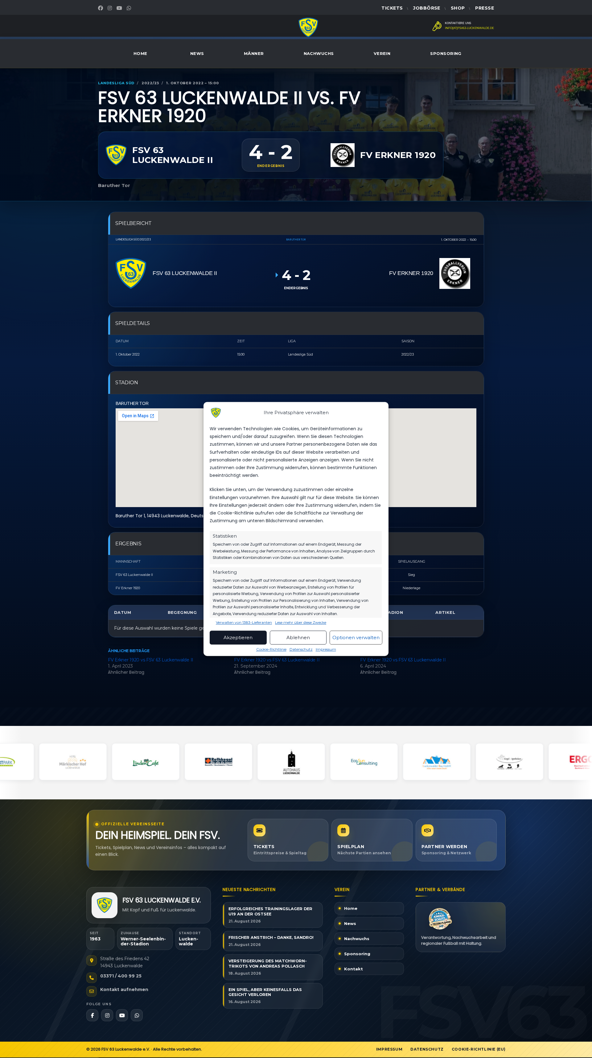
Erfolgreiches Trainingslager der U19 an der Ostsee (270, 911)
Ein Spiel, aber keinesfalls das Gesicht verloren (265, 992)
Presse (484, 8)
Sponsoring (446, 53)
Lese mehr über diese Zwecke (300, 623)
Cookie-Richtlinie (271, 649)
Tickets (392, 8)
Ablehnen (298, 637)
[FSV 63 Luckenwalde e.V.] (104, 905)
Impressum (326, 649)
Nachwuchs (319, 53)
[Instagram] (110, 8)
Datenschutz (301, 649)
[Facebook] (101, 8)
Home (140, 53)
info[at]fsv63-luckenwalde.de (469, 28)
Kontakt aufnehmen (124, 989)
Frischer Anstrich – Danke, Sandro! (271, 937)
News (197, 53)
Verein (382, 53)
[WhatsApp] (130, 8)
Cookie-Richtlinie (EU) (479, 1049)
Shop (458, 8)
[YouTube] (120, 8)
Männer (254, 53)
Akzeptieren (238, 637)
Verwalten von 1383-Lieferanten (244, 623)
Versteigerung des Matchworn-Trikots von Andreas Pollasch (267, 963)
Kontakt (353, 968)
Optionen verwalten (356, 637)
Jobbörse (426, 8)
